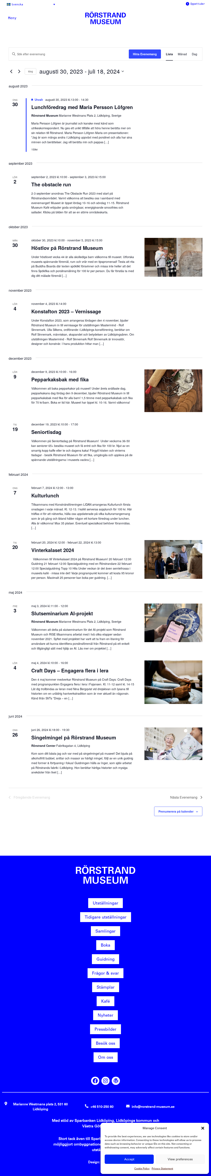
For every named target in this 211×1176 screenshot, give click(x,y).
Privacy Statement (162, 1168)
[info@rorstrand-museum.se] (128, 1106)
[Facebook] (95, 1081)
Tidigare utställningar (106, 917)
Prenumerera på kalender (175, 811)
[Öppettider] (187, 4)
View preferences (180, 1159)
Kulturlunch (45, 495)
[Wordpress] (116, 1081)
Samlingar (105, 931)
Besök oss (105, 1043)
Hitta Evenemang (145, 54)
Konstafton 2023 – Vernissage (66, 311)
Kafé (105, 1001)
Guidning (105, 959)
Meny (12, 18)
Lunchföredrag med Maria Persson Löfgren (82, 106)
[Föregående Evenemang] (11, 71)
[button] (203, 1128)
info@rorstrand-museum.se (153, 1107)
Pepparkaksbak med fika (60, 379)
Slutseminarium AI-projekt (62, 613)
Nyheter (105, 1015)
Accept (129, 1159)
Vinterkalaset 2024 (52, 549)
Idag (30, 71)
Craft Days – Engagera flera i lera (69, 670)
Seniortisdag (46, 431)
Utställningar (105, 903)
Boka (105, 945)
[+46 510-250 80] (86, 1106)
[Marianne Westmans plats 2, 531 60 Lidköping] (6, 1103)
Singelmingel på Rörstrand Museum (73, 737)
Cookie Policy (142, 1168)
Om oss (105, 1057)
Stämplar (106, 987)
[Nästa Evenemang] (19, 71)
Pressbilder (105, 1029)
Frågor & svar (105, 973)
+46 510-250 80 (102, 1107)
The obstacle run (51, 184)
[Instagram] (105, 1081)
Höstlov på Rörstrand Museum (67, 247)
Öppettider (197, 3)
